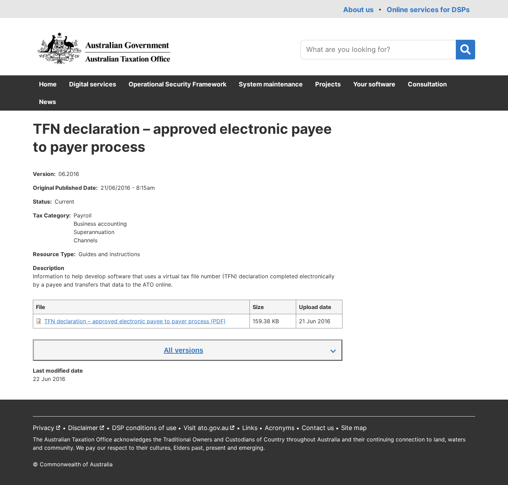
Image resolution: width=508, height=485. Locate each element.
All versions (183, 350)
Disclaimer (87, 429)
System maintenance (271, 84)
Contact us (318, 427)
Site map (354, 427)
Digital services (92, 84)
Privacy (48, 429)
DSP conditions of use (144, 427)
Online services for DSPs (428, 10)
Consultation (427, 84)
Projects (328, 84)
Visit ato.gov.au (211, 429)
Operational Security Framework (177, 84)
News (47, 101)
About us (358, 10)
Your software (374, 84)
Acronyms (279, 427)
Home (48, 84)
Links (249, 427)
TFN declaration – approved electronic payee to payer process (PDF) (135, 321)
